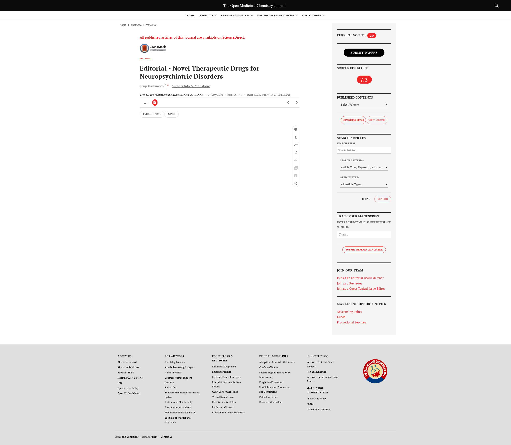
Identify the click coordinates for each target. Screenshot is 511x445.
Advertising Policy (349, 312)
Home (191, 15)
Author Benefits (173, 372)
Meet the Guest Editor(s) (130, 377)
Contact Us (166, 436)
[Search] (496, 5)
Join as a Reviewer (349, 283)
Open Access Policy (128, 388)
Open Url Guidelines (129, 393)
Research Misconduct (270, 402)
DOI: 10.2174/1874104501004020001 (268, 95)
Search (383, 199)
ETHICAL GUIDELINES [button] (235, 15)
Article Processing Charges (179, 367)
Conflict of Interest (269, 367)
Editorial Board (126, 372)
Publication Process (223, 407)
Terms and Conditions (127, 436)
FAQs (120, 382)
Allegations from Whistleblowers (277, 362)
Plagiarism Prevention (271, 382)
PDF (172, 114)
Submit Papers (364, 52)
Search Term (346, 143)
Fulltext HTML (152, 114)
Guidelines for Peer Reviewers (228, 412)
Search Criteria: (352, 160)
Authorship (171, 387)
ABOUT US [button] (206, 15)
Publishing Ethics (268, 396)
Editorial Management (224, 366)
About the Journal (127, 362)
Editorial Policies (221, 371)
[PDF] (155, 102)
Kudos (341, 317)
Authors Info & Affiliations (191, 86)
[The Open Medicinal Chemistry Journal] (375, 371)
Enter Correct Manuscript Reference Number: (364, 224)
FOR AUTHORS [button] (312, 15)
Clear (366, 199)
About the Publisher (128, 367)
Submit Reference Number (364, 249)
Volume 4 (136, 25)
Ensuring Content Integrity (226, 376)
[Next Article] (296, 102)
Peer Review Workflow (224, 402)
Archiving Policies (175, 362)
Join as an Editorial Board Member (360, 278)
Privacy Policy (149, 436)
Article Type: (349, 177)
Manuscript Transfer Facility (180, 412)
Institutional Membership (178, 402)
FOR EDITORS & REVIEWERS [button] (276, 15)
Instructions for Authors (178, 407)
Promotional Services (351, 322)
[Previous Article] (288, 102)
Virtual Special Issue (223, 396)
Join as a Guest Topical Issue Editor (361, 288)
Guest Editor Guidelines (225, 391)
